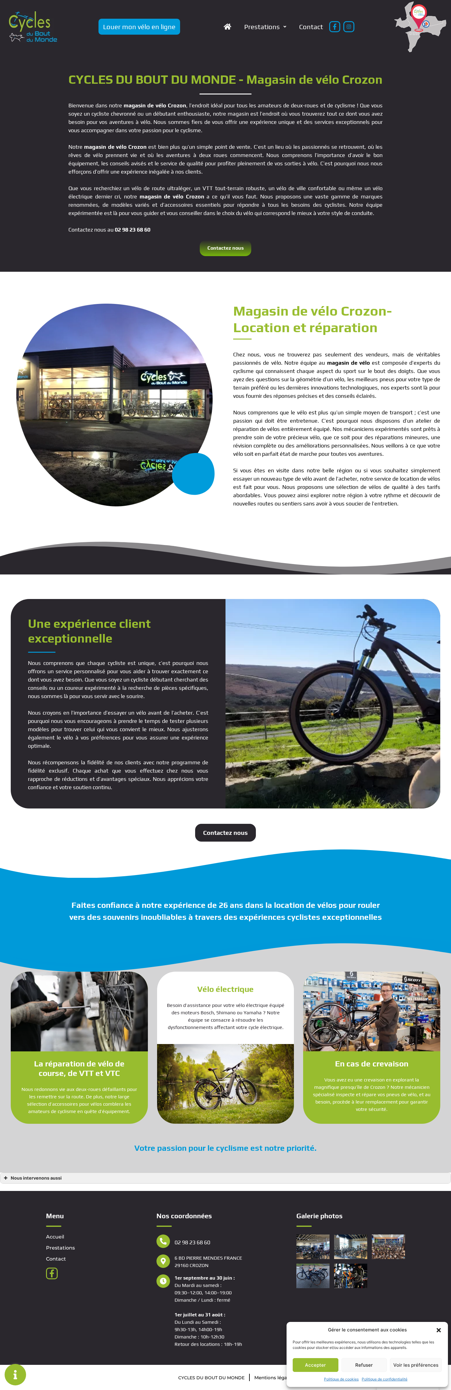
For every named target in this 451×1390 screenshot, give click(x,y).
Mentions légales (274, 1377)
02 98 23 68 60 (132, 229)
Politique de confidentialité (384, 1379)
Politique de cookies (341, 1379)
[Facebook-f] (334, 26)
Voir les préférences (415, 1365)
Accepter (315, 1365)
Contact (311, 27)
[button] (439, 1330)
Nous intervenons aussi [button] (36, 1178)
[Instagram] (348, 26)
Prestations (262, 27)
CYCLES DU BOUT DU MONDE (211, 1377)
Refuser (364, 1365)
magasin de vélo (145, 105)
